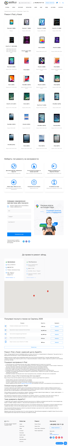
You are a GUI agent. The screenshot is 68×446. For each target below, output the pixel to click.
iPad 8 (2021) (57, 66)
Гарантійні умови (22, 439)
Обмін (20, 428)
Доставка (21, 437)
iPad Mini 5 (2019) (26, 84)
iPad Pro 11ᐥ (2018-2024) (11, 46)
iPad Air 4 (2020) (41, 66)
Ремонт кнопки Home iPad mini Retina (17, 337)
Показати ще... (34, 347)
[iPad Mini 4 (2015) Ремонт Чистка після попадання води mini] (5, 334)
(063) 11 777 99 (31, 268)
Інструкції (21, 430)
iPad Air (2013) (56, 125)
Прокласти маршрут (9, 277)
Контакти (21, 441)
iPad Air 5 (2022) (56, 47)
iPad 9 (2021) (26, 69)
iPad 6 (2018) (57, 84)
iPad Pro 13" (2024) (56, 28)
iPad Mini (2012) (11, 144)
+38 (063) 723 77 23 (39, 2)
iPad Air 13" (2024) (41, 28)
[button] (34, 296)
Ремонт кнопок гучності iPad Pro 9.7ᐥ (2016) (19, 341)
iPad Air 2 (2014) (26, 124)
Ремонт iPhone (38, 424)
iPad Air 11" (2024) (26, 28)
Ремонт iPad (37, 426)
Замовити (57, 326)
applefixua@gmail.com (54, 434)
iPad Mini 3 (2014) (11, 124)
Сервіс (20, 424)
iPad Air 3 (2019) (41, 84)
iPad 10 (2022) (41, 47)
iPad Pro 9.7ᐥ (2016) (41, 105)
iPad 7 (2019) (11, 84)
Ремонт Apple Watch (39, 430)
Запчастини (21, 426)
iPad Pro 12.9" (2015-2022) (26, 51)
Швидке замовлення (50, 2)
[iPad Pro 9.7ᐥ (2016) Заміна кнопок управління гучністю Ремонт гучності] (5, 342)
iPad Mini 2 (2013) (42, 125)
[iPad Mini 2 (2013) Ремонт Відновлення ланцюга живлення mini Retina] (5, 330)
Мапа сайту (52, 431)
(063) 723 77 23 (10, 267)
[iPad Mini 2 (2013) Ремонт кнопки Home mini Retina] (5, 338)
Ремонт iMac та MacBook (40, 428)
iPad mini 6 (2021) (11, 66)
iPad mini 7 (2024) (11, 28)
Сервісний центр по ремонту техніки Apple (13, 11)
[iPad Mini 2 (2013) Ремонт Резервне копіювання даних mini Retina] (5, 326)
